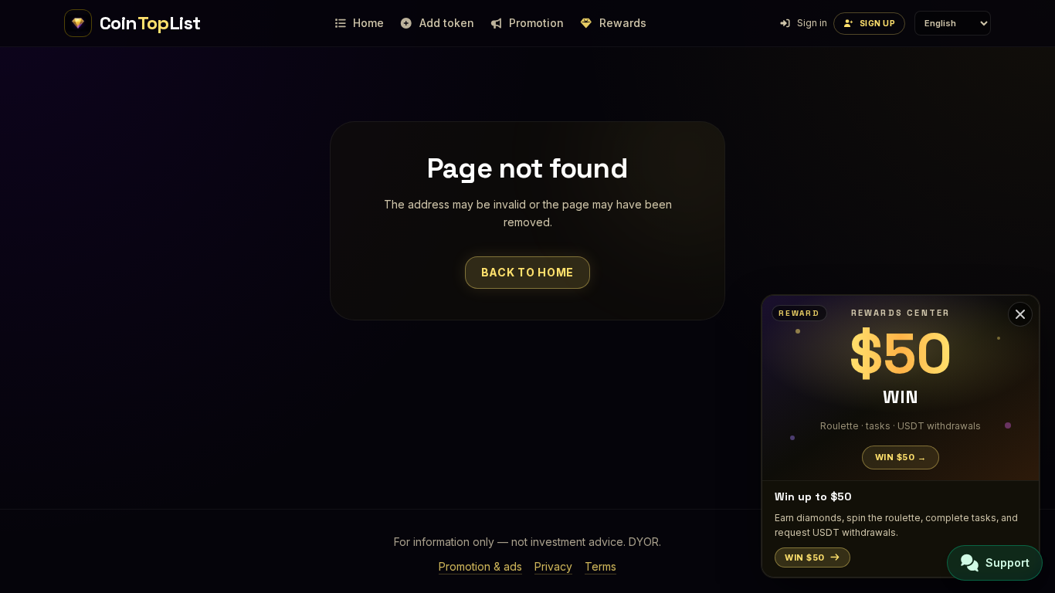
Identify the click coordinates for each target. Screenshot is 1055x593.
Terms (600, 566)
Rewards (622, 22)
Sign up (878, 23)
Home (368, 22)
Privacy (553, 566)
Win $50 (805, 557)
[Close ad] (1020, 314)
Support (1007, 562)
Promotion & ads (480, 566)
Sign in (812, 23)
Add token (446, 22)
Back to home (527, 272)
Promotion (536, 22)
